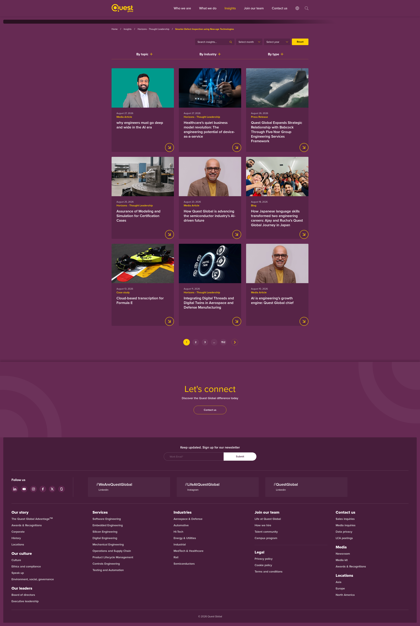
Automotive (181, 525)
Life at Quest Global (268, 519)
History (16, 538)
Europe (340, 588)
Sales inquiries (345, 519)
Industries (183, 512)
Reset (300, 42)
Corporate (18, 531)
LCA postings (344, 538)
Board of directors (23, 594)
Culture (16, 560)
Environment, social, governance (32, 579)
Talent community (266, 531)
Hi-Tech (178, 531)
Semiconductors (184, 563)
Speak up (17, 572)
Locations (17, 544)
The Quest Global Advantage (32, 519)
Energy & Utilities (185, 538)
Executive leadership (25, 601)
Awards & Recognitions (26, 525)
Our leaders (21, 588)
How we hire (263, 525)
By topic (142, 54)
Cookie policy (263, 565)
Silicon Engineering (105, 531)
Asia (338, 582)
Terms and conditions (269, 571)
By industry (208, 54)
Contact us (210, 410)
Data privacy (344, 531)
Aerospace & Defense (188, 519)
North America (345, 594)
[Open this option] (297, 11)
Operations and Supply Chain (112, 551)
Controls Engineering (106, 563)
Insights (230, 8)
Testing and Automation (108, 570)
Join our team (254, 8)
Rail (176, 557)
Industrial (180, 544)
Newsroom (343, 553)
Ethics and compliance (26, 566)
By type (273, 54)
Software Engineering (107, 519)
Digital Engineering (105, 538)
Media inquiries (346, 525)
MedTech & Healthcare (188, 551)
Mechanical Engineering (108, 544)
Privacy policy (264, 558)
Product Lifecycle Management (113, 557)
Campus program (266, 538)
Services (100, 512)
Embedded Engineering (108, 525)
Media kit (342, 560)
